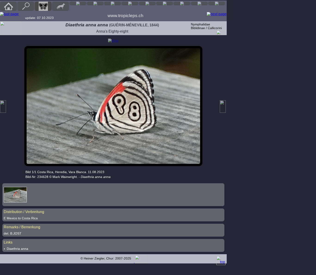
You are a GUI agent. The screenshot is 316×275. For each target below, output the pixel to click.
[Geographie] (164, 3)
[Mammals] (60, 6)
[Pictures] (199, 3)
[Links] (216, 3)
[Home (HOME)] (8, 6)
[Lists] (181, 3)
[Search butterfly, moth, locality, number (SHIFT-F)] (26, 10)
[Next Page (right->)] (217, 14)
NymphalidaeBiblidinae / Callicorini (206, 26)
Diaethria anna (17, 249)
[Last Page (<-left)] (9, 14)
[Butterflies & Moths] (43, 6)
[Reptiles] (95, 3)
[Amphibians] (112, 3)
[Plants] (147, 3)
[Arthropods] (129, 3)
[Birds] (77, 3)
